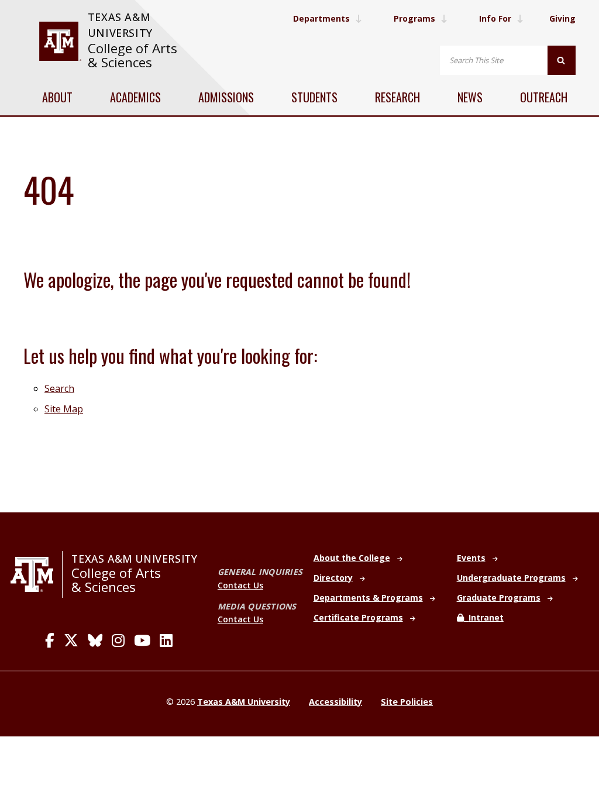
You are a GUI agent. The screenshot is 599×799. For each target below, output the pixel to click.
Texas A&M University (134, 559)
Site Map (63, 408)
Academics (135, 97)
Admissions (226, 97)
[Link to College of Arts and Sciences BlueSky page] (95, 640)
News (470, 97)
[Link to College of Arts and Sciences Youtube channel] (142, 640)
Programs (414, 18)
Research (397, 97)
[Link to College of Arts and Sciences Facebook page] (49, 640)
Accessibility (335, 701)
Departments (321, 18)
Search (59, 388)
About (57, 97)
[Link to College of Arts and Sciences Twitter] (71, 640)
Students (314, 97)
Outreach (543, 97)
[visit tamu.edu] (60, 41)
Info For (495, 18)
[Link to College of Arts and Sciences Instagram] (118, 640)
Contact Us (240, 585)
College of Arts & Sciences (132, 55)
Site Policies (407, 701)
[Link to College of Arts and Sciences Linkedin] (166, 640)
